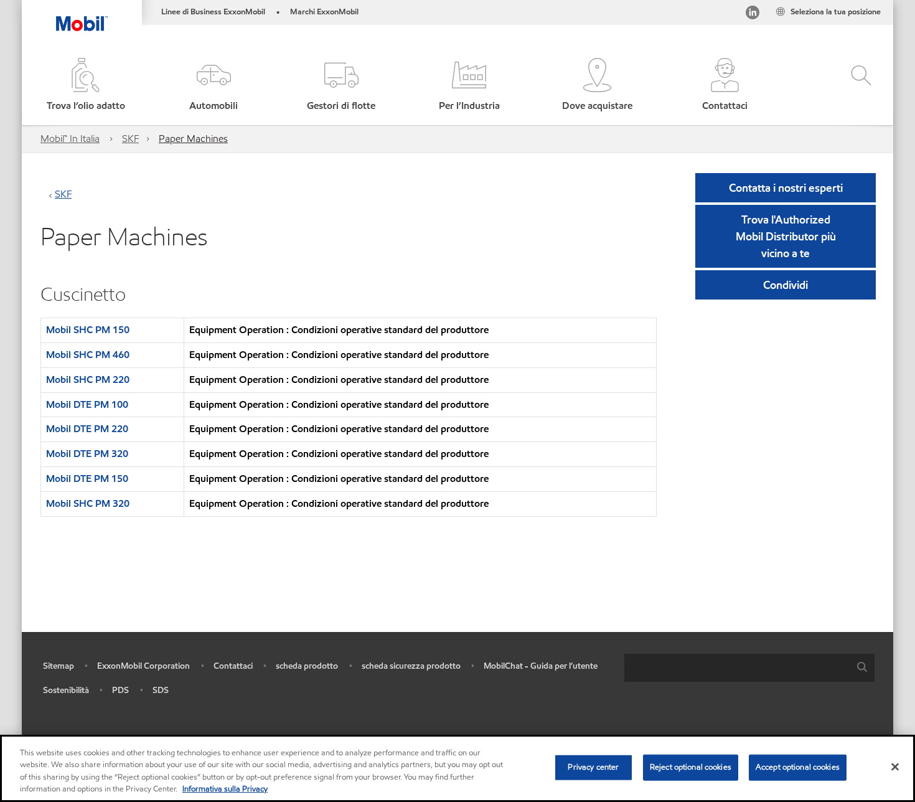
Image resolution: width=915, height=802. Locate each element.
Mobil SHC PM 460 (87, 354)
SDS (160, 690)
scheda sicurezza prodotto (411, 666)
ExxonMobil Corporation (143, 666)
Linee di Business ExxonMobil (213, 11)
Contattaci (233, 666)
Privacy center (593, 767)
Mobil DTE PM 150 (87, 478)
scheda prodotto (307, 666)
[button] (213, 85)
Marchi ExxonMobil (324, 11)
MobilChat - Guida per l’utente (541, 666)
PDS (120, 690)
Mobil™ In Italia (70, 138)
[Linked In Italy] (752, 15)
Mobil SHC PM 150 (87, 329)
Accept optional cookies (798, 767)
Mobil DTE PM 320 (87, 453)
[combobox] (749, 668)
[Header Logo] (82, 15)
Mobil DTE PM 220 (87, 428)
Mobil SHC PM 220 (87, 379)
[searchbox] (737, 668)
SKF (130, 138)
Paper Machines (193, 138)
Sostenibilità (66, 690)
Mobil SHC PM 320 (87, 503)
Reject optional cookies (690, 767)
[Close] (895, 766)
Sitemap (58, 666)
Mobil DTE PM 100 (87, 404)
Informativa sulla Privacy (225, 789)
